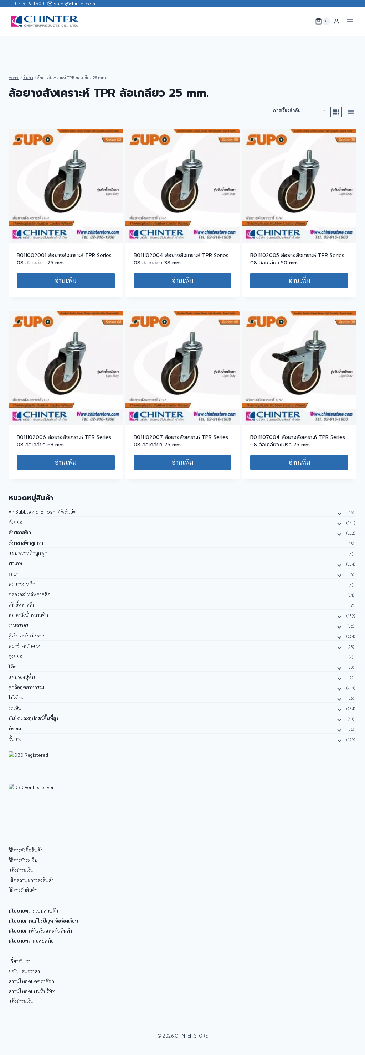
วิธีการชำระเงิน (23, 860)
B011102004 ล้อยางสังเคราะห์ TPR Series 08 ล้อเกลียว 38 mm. (181, 259)
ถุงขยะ (15, 656)
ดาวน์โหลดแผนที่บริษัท (32, 991)
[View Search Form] (305, 21)
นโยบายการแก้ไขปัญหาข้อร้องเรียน (43, 920)
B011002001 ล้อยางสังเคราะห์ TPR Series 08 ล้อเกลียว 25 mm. (64, 259)
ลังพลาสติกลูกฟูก (26, 542)
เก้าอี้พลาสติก (22, 604)
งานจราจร (18, 625)
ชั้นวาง (15, 738)
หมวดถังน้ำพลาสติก (28, 615)
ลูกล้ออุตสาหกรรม (26, 687)
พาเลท (15, 563)
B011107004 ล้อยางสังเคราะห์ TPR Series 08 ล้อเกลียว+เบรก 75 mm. (297, 441)
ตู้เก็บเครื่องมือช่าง (27, 635)
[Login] (337, 21)
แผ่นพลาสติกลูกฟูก (28, 553)
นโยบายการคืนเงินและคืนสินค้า (40, 930)
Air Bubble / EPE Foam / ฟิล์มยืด (42, 511)
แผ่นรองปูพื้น (22, 676)
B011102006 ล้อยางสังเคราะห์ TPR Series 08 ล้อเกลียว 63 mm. (64, 441)
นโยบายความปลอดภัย (31, 940)
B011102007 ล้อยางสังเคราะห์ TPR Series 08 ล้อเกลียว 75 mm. (181, 441)
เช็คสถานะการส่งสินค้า (31, 880)
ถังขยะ (15, 522)
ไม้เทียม (16, 697)
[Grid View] (336, 112)
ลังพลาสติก (20, 532)
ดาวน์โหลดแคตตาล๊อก (31, 981)
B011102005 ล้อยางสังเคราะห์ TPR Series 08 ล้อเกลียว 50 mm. (297, 259)
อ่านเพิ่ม (65, 280)
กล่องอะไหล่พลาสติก (30, 594)
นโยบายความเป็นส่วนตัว (33, 910)
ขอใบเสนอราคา (24, 971)
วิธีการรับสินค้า (23, 890)
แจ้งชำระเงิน (21, 870)
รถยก (14, 573)
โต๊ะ (13, 666)
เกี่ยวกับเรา (20, 961)
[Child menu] (338, 512)
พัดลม (15, 728)
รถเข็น (15, 707)
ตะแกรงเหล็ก (22, 584)
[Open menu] (349, 21)
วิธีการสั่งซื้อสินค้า (26, 850)
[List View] (350, 112)
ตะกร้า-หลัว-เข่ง (25, 645)
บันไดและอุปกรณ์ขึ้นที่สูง (33, 718)
